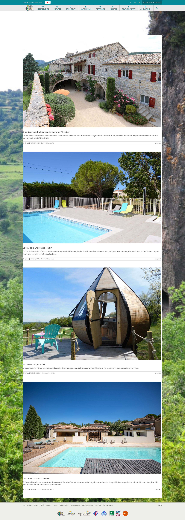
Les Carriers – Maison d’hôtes (36, 478)
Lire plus (157, 143)
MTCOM (160, 505)
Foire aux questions (108, 505)
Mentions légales (64, 505)
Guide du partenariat (87, 505)
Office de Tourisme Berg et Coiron (33, 2)
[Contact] (139, 2)
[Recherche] (157, 8)
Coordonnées (28, 505)
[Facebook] (130, 2)
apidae (27, 143)
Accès (43, 505)
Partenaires (55, 505)
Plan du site (98, 505)
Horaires (36, 505)
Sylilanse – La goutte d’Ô (34, 364)
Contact (48, 505)
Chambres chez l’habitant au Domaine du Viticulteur (46, 132)
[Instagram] (135, 2)
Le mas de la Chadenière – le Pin (37, 247)
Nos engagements (76, 505)
